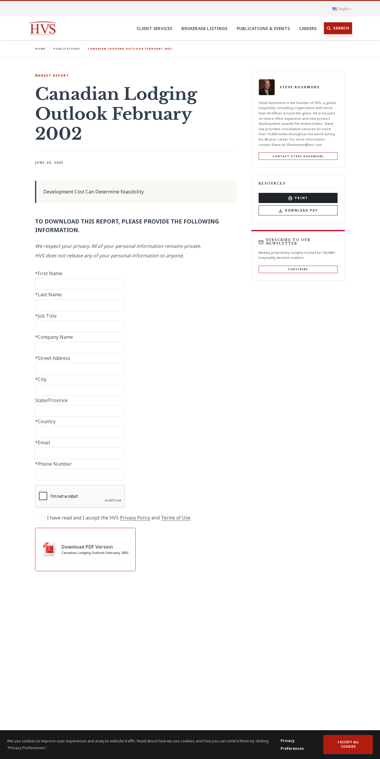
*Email (42, 442)
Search (341, 28)
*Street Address (52, 358)
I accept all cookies (348, 744)
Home (40, 49)
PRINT (301, 198)
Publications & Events (263, 28)
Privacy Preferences (292, 744)
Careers (307, 28)
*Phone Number (53, 464)
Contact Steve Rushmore (298, 156)
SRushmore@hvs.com (304, 144)
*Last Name (48, 294)
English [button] (344, 8)
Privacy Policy (135, 517)
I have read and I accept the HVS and (119, 517)
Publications (66, 49)
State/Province (51, 400)
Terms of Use (176, 517)
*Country (45, 421)
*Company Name (54, 337)
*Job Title (46, 316)
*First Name (48, 273)
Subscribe (298, 269)
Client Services (154, 28)
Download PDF (301, 210)
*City (40, 379)
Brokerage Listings (204, 28)
